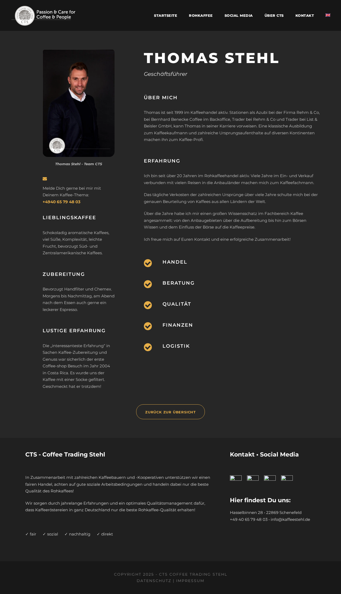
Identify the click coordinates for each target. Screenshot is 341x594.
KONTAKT (304, 15)
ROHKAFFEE (201, 15)
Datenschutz (154, 580)
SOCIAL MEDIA (239, 15)
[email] (45, 178)
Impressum (190, 580)
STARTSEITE (165, 15)
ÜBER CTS (274, 15)
